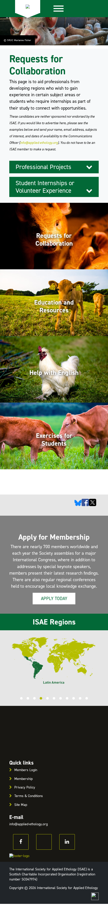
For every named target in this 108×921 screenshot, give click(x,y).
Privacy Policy (24, 787)
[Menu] (58, 8)
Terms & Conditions (28, 796)
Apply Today (54, 599)
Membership (23, 778)
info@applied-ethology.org (39, 142)
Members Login (25, 770)
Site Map (20, 804)
